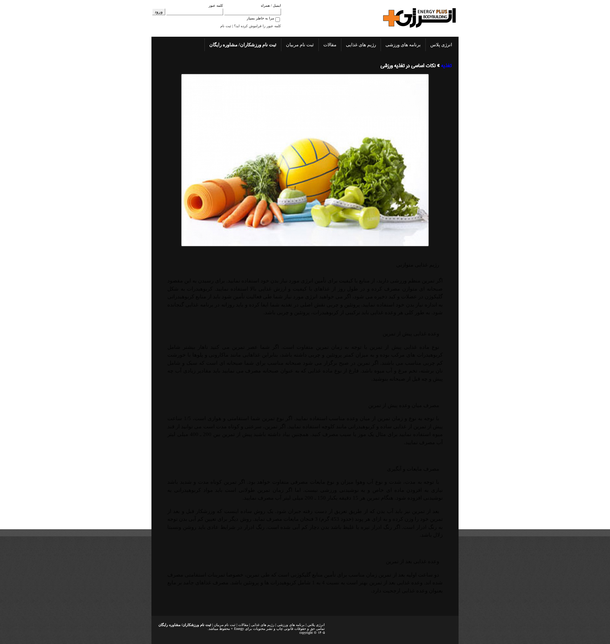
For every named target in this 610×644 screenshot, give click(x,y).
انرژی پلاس (441, 44)
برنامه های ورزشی (403, 44)
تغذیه (446, 65)
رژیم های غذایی (361, 44)
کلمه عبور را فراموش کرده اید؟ (257, 26)
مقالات (329, 44)
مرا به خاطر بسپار (260, 18)
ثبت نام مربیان (300, 44)
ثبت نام (225, 26)
